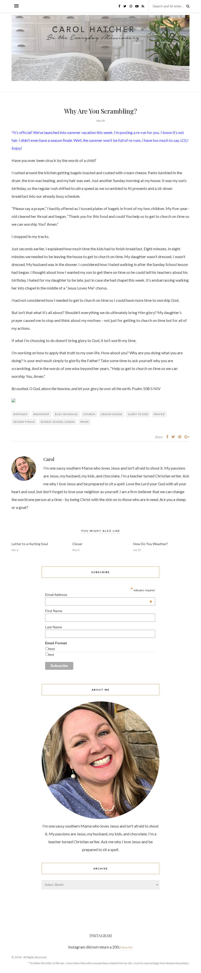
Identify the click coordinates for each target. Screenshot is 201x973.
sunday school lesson (58, 421)
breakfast (41, 414)
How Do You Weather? (150, 544)
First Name (53, 611)
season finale (24, 421)
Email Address (98, 595)
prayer (159, 414)
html (51, 649)
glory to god (138, 414)
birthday (20, 414)
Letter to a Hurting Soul (30, 544)
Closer (77, 544)
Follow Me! (126, 947)
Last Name (53, 627)
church (89, 414)
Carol (48, 459)
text (51, 655)
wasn (84, 421)
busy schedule (66, 414)
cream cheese (111, 414)
